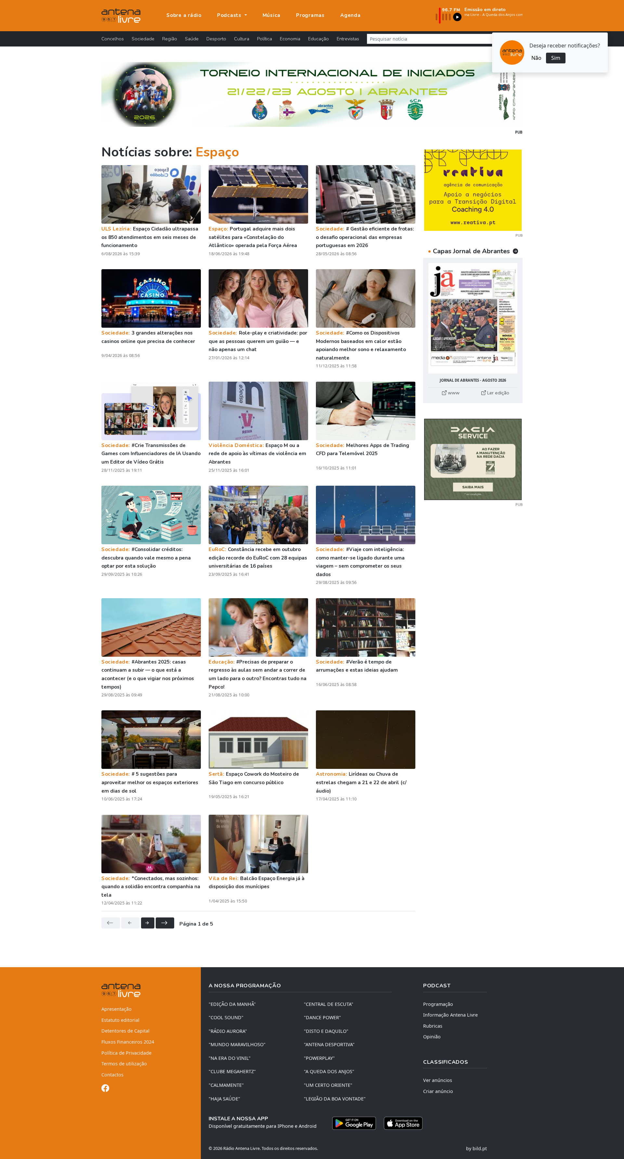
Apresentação (116, 1009)
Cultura (241, 38)
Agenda (350, 15)
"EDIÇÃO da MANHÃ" (232, 1004)
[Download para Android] (354, 1123)
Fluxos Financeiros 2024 (127, 1042)
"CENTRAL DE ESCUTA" (328, 1004)
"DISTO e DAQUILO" (326, 1031)
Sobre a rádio (184, 15)
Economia (290, 38)
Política (264, 38)
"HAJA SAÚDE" (224, 1099)
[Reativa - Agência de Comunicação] (473, 189)
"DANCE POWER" (322, 1017)
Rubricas (432, 1026)
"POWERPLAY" (319, 1058)
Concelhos (112, 38)
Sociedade (143, 38)
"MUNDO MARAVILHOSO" (237, 1044)
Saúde (192, 38)
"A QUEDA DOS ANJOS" (329, 1071)
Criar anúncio (438, 1091)
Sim (555, 57)
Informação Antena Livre (450, 1015)
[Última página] (165, 923)
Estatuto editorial (120, 1020)
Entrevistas (348, 38)
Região (169, 38)
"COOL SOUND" (226, 1017)
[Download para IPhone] (403, 1123)
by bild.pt (476, 1148)
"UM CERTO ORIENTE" (328, 1085)
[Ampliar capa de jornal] (472, 318)
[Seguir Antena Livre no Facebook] (105, 1089)
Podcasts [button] (230, 15)
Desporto (216, 38)
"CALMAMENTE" (226, 1085)
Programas (310, 15)
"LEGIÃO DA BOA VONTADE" (335, 1099)
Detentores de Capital (125, 1031)
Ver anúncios (437, 1080)
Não (536, 57)
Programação (438, 1004)
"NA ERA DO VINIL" (230, 1058)
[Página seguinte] (147, 923)
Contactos (112, 1075)
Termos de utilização (124, 1063)
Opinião (432, 1037)
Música (272, 15)
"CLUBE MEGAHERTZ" (232, 1071)
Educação (318, 38)
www (453, 392)
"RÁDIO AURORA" (228, 1031)
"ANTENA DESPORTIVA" (329, 1044)
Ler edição (497, 392)
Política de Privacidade (126, 1053)
